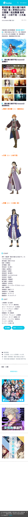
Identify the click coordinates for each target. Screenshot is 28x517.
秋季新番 (10, 356)
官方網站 (7, 327)
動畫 (5, 356)
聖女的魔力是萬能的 (9, 359)
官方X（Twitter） (18, 327)
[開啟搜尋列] (17, 3)
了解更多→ (11, 515)
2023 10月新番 (14, 354)
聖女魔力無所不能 (21, 359)
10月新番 (6, 354)
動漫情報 (6, 352)
